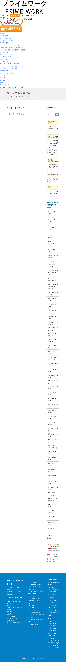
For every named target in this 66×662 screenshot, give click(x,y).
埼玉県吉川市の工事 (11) (53, 370)
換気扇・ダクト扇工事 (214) (53, 256)
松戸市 (50, 594)
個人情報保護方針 (34, 624)
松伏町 (50, 623)
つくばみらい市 (52, 605)
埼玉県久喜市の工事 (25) (53, 394)
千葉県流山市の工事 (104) (53, 329)
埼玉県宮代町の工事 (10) (53, 388)
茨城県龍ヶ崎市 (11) (52, 476)
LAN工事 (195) (52, 261)
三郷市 (55, 633)
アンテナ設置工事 (5, 38)
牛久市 (50, 612)
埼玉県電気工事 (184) (52, 305)
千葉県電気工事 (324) (52, 299)
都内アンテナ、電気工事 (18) (53, 500)
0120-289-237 (4, 85)
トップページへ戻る (16, 113)
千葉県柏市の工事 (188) (53, 317)
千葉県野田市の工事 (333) (53, 323)
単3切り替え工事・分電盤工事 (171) (52, 243)
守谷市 (55, 600)
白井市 (50, 592)
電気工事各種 (4, 43)
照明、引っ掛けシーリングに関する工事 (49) (53, 287)
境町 (54, 615)
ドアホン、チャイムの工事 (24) (53, 280)
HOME (2, 33)
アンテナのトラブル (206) (53, 266)
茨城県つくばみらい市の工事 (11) (53, 447)
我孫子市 (55, 589)
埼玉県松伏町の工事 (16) (53, 376)
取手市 (55, 610)
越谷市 (55, 623)
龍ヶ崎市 (55, 612)
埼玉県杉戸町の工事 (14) (53, 417)
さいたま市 (51, 638)
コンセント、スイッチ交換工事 (9, 45)
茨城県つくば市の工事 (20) (53, 441)
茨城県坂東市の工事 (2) (53, 429)
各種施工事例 (4, 59)
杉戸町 (50, 633)
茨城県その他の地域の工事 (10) (53, 494)
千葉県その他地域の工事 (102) (53, 358)
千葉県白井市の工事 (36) (53, 346)
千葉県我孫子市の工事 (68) (53, 335)
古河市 (50, 608)
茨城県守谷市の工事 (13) (53, 435)
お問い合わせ (4, 82)
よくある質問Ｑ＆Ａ (34, 612)
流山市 (50, 589)
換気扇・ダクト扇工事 (7, 54)
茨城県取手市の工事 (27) (53, 470)
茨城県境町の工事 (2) (53, 464)
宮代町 (50, 626)
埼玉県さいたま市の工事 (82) (53, 405)
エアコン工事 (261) (51, 250)
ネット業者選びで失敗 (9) (53, 293)
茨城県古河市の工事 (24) (53, 453)
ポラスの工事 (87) (51, 517)
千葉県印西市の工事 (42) (53, 352)
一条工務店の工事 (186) (53, 512)
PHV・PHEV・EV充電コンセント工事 (11, 47)
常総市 (50, 610)
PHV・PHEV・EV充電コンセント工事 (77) (52, 235)
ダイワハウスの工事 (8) (53, 523)
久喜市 (55, 628)
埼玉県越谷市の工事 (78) (53, 382)
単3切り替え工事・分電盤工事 (9, 68)
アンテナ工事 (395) (51, 212)
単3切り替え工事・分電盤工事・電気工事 (12, 50)
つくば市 (50, 603)
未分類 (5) (51, 528)
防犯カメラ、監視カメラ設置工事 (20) (53, 273)
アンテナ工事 (4, 36)
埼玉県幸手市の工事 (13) (53, 400)
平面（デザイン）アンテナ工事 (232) (53, 219)
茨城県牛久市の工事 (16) (53, 482)
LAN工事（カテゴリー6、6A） (9, 57)
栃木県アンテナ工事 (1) (53, 506)
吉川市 (56, 621)
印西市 (55, 592)
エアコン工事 (4, 52)
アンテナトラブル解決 (7, 40)
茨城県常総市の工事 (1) (53, 458)
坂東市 (50, 600)
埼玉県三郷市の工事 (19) (53, 411)
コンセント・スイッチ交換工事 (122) (53, 227)
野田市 (53, 587)
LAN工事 (2, 75)
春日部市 (50, 621)
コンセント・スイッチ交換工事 (9, 64)
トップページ (33, 580)
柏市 (49, 587)
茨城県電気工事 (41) (52, 311)
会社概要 (2, 80)
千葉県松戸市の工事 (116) (53, 341)
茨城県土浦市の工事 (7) (53, 488)
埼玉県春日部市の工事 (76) (53, 364)
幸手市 (50, 631)
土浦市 (50, 615)
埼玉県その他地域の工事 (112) (53, 423)
